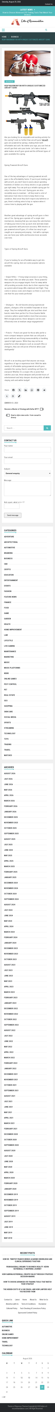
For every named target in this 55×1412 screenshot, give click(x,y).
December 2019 (11, 1194)
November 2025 (11, 822)
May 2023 (8, 981)
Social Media (10, 717)
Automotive (9, 547)
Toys (6, 739)
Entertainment (11, 580)
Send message (12, 515)
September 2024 (11, 899)
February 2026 (10, 806)
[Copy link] (19, 396)
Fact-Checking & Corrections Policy (33, 1308)
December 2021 (11, 1074)
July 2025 (8, 844)
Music (7, 662)
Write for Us (44, 1300)
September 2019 (11, 1211)
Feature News (10, 597)
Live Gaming (9, 646)
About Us (33, 1300)
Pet (5, 690)
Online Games (10, 679)
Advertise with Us (12, 1304)
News (6, 673)
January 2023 (10, 1003)
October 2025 (10, 828)
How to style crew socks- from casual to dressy (26, 416)
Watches (8, 755)
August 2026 (9, 773)
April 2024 (8, 926)
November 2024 (11, 888)
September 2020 (11, 1145)
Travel (7, 750)
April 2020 (8, 1172)
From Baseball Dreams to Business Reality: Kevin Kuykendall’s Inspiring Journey (27, 1268)
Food (6, 608)
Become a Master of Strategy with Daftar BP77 (21, 409)
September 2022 (11, 1025)
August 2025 (9, 839)
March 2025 (9, 866)
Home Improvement (13, 629)
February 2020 (10, 1183)
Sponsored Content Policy (27, 1313)
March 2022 (9, 1057)
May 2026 (8, 790)
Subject (7, 469)
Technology (9, 733)
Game (6, 613)
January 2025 (10, 877)
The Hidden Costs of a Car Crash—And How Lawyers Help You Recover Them (27, 1290)
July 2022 (8, 1036)
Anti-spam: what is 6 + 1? (14, 502)
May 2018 (8, 1238)
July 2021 (8, 1101)
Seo (6, 700)
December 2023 (11, 948)
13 (29, 1378)
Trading (7, 744)
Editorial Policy (12, 1308)
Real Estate (9, 695)
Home (25, 1300)
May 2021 (8, 1112)
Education (9, 575)
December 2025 (11, 817)
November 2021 (11, 1079)
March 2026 (9, 801)
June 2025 (8, 850)
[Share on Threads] (13, 396)
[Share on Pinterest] (38, 390)
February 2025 (10, 872)
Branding (8, 553)
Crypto (7, 569)
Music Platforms (12, 668)
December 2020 (11, 1134)
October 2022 (10, 1019)
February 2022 (10, 1063)
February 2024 (10, 937)
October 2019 (10, 1205)
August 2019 (9, 1216)
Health (7, 624)
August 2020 (9, 1150)
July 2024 (8, 910)
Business (9, 82)
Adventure (9, 537)
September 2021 (11, 1090)
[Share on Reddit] (44, 390)
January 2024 (10, 943)
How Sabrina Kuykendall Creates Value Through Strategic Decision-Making (27, 1275)
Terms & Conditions (28, 1304)
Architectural (11, 542)
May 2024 (8, 921)
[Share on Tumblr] (6, 396)
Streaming (9, 728)
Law (6, 635)
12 (22, 1378)
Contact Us (48, 4)
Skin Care (8, 712)
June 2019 (8, 1227)
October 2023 (10, 959)
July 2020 (8, 1156)
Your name (8, 446)
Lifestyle (8, 640)
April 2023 (8, 987)
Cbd (6, 564)
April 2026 (8, 795)
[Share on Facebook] (13, 390)
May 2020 (8, 1167)
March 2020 (9, 1178)
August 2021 (9, 1096)
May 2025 (8, 855)
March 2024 (9, 932)
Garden (7, 619)
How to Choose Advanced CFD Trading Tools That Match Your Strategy (27, 1283)
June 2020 (8, 1161)
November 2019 (11, 1200)
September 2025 (11, 833)
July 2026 (8, 779)
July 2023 (8, 970)
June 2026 (8, 784)
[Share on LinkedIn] (25, 390)
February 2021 (10, 1129)
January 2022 (10, 1068)
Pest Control (10, 684)
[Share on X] (19, 390)
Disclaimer (42, 1304)
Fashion (7, 591)
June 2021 (8, 1107)
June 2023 (8, 976)
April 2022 (8, 1052)
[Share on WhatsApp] (31, 390)
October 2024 (10, 894)
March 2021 (9, 1123)
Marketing (9, 657)
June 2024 (8, 915)
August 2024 (9, 904)
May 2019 (8, 1232)
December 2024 (11, 883)
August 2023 (9, 965)
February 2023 (10, 997)
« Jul (3, 1397)
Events (7, 586)
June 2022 (8, 1041)
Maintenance (10, 651)
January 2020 (10, 1189)
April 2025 (8, 861)
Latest (17, 1300)
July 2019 (8, 1222)
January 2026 (10, 812)
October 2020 (10, 1140)
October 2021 (10, 1085)
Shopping (8, 706)
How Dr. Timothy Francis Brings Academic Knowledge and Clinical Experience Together (27, 1260)
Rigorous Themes (21, 1406)
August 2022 (9, 1030)
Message (7, 480)
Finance (7, 602)
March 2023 (9, 992)
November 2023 (11, 954)
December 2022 (11, 1008)
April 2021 (8, 1118)
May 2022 (8, 1047)
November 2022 (11, 1014)
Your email (8, 457)
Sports (7, 722)
